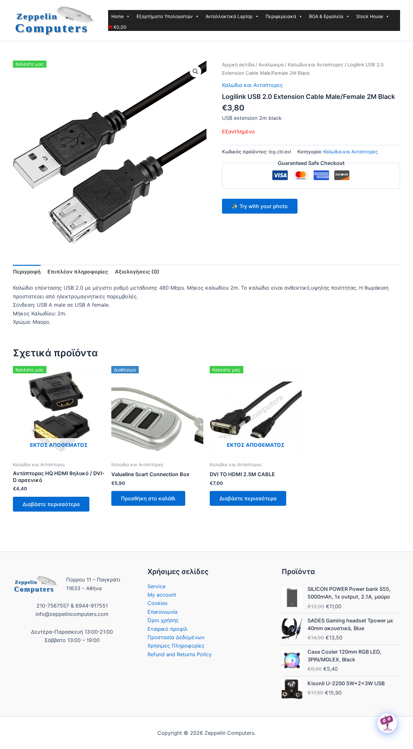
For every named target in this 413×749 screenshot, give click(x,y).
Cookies (157, 603)
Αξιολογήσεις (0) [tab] (137, 271)
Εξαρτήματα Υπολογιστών (164, 16)
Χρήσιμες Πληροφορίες (176, 645)
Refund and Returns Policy (179, 654)
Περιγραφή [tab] (27, 271)
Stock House (369, 16)
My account (161, 594)
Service (156, 586)
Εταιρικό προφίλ (167, 629)
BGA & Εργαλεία (326, 16)
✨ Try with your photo (260, 206)
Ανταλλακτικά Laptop (229, 16)
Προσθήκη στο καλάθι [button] (148, 498)
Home (117, 16)
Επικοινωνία (162, 612)
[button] (195, 71)
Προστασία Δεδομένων (176, 637)
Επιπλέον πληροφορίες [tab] (77, 271)
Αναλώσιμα (271, 65)
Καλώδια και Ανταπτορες (315, 65)
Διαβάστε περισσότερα (51, 504)
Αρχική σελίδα (238, 65)
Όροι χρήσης (163, 620)
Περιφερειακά (281, 16)
